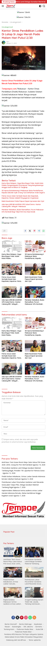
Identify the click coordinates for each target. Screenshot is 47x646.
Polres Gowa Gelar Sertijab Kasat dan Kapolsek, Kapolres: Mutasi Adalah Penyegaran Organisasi (20, 197)
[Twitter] (17, 618)
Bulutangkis (16, 627)
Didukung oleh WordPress (16, 640)
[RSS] (34, 618)
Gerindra (38, 627)
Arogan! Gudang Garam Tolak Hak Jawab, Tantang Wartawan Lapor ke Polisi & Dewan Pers (34, 602)
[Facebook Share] (25, 231)
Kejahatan (38, 624)
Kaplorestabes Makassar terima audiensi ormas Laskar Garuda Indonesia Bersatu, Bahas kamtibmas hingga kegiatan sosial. (22, 493)
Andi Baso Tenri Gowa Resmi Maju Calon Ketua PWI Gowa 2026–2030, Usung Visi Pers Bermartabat (12, 561)
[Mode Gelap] (40, 6)
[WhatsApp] (30, 618)
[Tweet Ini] (30, 231)
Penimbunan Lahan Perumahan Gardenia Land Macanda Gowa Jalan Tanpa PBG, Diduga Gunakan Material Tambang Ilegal (22, 484)
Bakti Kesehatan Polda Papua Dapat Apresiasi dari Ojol (23, 201)
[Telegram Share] (39, 231)
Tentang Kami (9, 629)
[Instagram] (26, 618)
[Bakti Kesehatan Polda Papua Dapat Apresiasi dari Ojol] (35, 269)
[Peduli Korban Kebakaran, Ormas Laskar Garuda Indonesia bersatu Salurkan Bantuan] (12, 572)
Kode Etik (39, 629)
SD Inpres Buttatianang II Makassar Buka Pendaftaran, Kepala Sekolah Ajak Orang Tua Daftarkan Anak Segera (23, 192)
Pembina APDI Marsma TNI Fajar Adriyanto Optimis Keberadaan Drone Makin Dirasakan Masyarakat (23, 635)
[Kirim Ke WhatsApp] (43, 231)
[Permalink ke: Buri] (3, 42)
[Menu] (3, 6)
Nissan (7, 627)
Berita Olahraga (25, 624)
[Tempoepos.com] (10, 6)
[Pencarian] (44, 6)
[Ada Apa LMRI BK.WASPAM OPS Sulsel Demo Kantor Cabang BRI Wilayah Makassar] (12, 292)
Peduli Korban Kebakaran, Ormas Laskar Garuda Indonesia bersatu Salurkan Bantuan (10, 582)
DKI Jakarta (28, 627)
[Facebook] (13, 618)
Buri (8, 42)
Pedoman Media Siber (25, 629)
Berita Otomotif (11, 624)
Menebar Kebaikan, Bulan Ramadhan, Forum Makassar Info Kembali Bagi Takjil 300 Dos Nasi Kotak (23, 211)
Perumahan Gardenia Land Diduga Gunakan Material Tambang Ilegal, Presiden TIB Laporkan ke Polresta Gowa (23, 470)
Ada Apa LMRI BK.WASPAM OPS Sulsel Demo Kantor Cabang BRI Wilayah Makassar (21, 205)
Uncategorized (7, 27)
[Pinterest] (22, 618)
